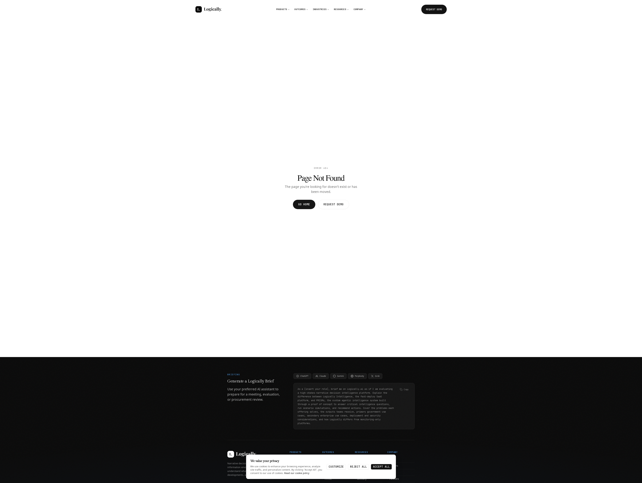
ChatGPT (304, 376)
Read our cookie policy (296, 473)
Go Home (304, 204)
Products (281, 9)
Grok (377, 376)
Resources (340, 9)
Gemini (340, 376)
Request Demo (334, 204)
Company (358, 9)
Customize (336, 466)
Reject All (358, 466)
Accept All (381, 466)
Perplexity (359, 376)
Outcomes (299, 9)
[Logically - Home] (208, 9)
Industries (320, 9)
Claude (322, 376)
